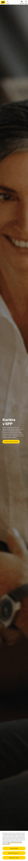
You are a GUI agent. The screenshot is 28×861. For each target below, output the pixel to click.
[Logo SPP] (3, 2)
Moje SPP (22, 2)
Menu (26, 3)
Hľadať (7, 3)
